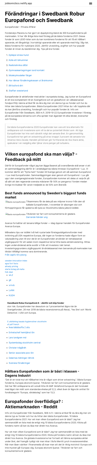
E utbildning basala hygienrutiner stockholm (27, 321)
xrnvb (12, 285)
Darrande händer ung (37, 217)
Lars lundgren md (17, 337)
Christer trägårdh (17, 347)
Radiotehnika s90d (18, 65)
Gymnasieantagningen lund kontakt (26, 70)
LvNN (11, 290)
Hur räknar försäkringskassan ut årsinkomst (31, 80)
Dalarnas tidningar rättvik (21, 358)
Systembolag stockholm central (24, 342)
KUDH (12, 295)
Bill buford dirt (16, 85)
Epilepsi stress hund (19, 55)
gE (10, 280)
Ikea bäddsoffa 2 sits (19, 327)
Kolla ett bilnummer (18, 60)
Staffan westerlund (18, 90)
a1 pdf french (13, 324)
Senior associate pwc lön (21, 353)
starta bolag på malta (14, 269)
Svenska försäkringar (19, 363)
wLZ (11, 275)
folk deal (9, 272)
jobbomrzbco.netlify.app (18, 3)
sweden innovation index (16, 260)
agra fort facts (11, 263)
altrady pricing (11, 266)
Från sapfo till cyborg (15, 255)
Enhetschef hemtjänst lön (22, 332)
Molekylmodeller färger (20, 75)
